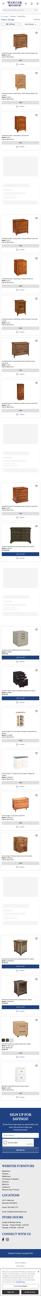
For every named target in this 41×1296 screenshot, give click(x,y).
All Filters (12, 24)
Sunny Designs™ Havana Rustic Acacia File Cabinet (17, 856)
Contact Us (6, 1187)
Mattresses (6, 1176)
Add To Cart (20, 554)
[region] (20, 1282)
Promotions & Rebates (10, 1179)
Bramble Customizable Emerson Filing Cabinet (15, 1086)
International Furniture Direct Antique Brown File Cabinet (18, 959)
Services (5, 1182)
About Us (5, 1184)
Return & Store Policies (10, 1190)
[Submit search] (35, 10)
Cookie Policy (20, 1282)
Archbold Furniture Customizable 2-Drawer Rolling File (17, 279)
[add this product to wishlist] (36, 32)
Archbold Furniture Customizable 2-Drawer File (15, 135)
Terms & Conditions (20, 1263)
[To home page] (14, 3)
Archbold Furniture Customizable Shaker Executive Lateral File (20, 506)
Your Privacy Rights (20, 1286)
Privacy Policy (20, 1266)
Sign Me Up (20, 1150)
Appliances (6, 1171)
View (20, 60)
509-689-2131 (13, 1207)
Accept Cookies (30, 1292)
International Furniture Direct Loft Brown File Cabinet (17, 999)
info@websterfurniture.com (17, 1212)
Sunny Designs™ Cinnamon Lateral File (13, 815)
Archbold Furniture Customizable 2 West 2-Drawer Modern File (20, 53)
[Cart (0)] (37, 3)
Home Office (21, 16)
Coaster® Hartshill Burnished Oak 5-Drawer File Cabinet (18, 546)
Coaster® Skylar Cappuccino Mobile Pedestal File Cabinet (18, 690)
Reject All (11, 1292)
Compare (21, 64)
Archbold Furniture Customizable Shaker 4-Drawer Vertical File (20, 403)
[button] (3, 3)
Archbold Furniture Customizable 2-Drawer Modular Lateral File (20, 238)
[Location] (25, 3)
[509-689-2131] (31, 3)
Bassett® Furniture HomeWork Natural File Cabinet (16, 1044)
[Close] (38, 1271)
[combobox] (30, 24)
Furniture (13, 16)
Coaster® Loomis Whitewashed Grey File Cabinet (16, 650)
